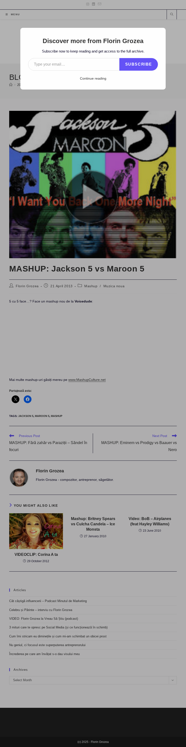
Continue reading (93, 78)
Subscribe (138, 64)
